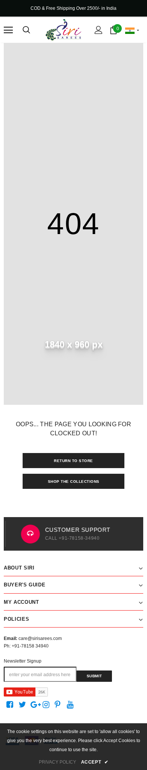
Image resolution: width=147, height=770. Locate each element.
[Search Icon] (26, 30)
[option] (74, 534)
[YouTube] (71, 705)
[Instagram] (47, 705)
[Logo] (63, 29)
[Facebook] (11, 705)
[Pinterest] (59, 705)
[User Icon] (99, 30)
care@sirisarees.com (40, 638)
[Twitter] (23, 705)
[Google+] (35, 705)
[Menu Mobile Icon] (8, 30)
